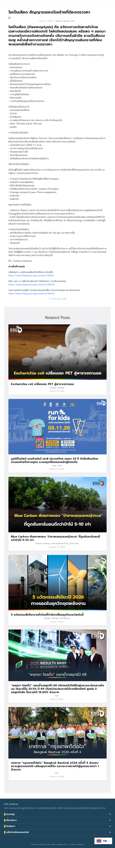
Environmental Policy (60, 543)
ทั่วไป (73, 21)
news (54, 465)
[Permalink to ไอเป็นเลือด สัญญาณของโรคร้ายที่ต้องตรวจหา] (9, 17)
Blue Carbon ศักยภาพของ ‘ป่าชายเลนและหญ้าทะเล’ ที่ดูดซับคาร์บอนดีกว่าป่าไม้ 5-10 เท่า (55, 538)
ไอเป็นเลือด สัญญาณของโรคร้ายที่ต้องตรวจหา (49, 12)
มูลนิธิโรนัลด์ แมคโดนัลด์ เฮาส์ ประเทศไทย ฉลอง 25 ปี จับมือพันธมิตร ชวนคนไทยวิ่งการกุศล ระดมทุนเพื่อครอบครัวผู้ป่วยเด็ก (54, 460)
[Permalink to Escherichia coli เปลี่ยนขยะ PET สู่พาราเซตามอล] (57, 352)
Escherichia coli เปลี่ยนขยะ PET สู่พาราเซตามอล (42, 384)
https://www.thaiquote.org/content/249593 (31, 293)
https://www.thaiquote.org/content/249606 (31, 284)
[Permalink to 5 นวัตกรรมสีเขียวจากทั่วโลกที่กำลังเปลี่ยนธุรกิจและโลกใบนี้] (57, 582)
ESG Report (65, 618)
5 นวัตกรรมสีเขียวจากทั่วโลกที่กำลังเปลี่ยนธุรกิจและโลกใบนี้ (47, 615)
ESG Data (74, 543)
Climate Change (62, 21)
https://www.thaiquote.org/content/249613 (31, 275)
